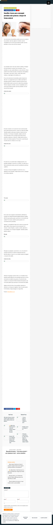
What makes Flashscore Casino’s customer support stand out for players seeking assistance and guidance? (9, 419)
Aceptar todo (25, 518)
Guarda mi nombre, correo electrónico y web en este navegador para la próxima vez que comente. (16, 506)
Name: (5, 499)
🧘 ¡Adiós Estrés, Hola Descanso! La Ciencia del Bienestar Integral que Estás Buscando (12, 429)
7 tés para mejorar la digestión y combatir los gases (24, 420)
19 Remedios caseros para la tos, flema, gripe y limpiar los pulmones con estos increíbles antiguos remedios (25, 437)
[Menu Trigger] (48, 3)
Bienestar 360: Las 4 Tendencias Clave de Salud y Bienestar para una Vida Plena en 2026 (12, 439)
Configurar (44, 517)
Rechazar (34, 517)
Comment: (6, 489)
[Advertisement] (16, 55)
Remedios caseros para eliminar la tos (25, 428)
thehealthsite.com (11, 291)
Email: (18, 499)
